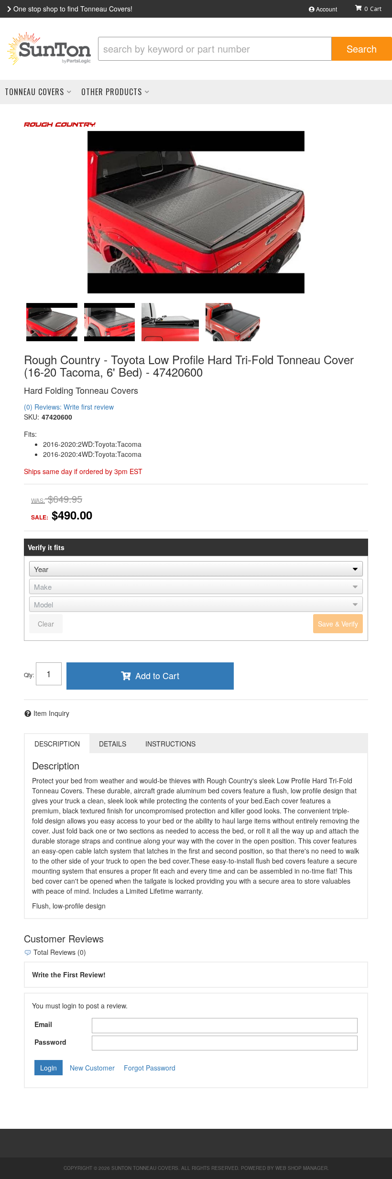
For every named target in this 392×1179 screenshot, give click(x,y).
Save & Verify (338, 623)
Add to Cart (157, 675)
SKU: (31, 417)
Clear (46, 623)
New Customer (92, 1067)
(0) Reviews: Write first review (69, 406)
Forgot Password (149, 1067)
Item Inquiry (51, 713)
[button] (245, 49)
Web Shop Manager (301, 1168)
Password (50, 1042)
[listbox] (196, 568)
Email (43, 1024)
